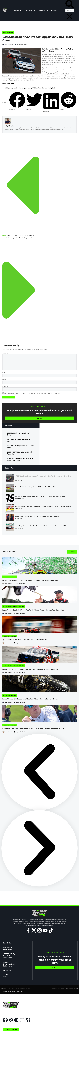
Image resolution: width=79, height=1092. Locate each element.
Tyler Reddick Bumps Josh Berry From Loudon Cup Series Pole (24, 640)
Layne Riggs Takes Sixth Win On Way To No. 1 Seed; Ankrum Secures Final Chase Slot (33, 610)
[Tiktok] (50, 930)
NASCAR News (8, 32)
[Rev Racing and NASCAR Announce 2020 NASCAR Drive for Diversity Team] (10, 498)
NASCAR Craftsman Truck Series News (14, 606)
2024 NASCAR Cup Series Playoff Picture (18, 434)
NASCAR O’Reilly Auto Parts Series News (9, 956)
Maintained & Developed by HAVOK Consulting (64, 988)
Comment (6, 353)
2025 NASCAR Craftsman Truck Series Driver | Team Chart (20, 459)
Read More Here (8, 83)
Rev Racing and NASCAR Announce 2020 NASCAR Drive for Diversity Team (40, 496)
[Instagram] (39, 930)
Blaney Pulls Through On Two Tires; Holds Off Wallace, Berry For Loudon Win (30, 580)
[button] (69, 4)
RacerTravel (7, 1082)
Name (4, 372)
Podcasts (54, 10)
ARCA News (7, 970)
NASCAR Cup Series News (9, 577)
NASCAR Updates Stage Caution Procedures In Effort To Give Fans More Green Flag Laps (43, 477)
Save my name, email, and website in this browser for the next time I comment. (32, 393)
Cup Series (15, 10)
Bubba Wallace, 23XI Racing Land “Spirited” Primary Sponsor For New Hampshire (31, 699)
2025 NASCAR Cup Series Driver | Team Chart (20, 447)
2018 (6, 88)
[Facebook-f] (28, 930)
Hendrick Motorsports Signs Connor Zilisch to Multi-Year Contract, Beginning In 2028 (33, 729)
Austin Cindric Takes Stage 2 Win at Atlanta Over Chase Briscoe (36, 487)
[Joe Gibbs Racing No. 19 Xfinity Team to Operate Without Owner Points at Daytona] (10, 507)
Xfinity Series (52, 88)
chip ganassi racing (15, 88)
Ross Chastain (42, 88)
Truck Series (42, 10)
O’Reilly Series (28, 10)
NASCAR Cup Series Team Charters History (19, 440)
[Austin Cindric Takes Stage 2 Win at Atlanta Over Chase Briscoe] (10, 488)
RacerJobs (7, 1078)
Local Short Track (7, 976)
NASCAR (34, 88)
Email (5, 379)
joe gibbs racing (27, 88)
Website (5, 386)
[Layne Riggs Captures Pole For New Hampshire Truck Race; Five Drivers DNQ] (10, 527)
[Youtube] (45, 930)
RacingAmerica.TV (9, 1074)
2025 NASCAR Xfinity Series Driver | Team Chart (19, 453)
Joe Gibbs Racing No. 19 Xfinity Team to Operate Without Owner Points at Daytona (43, 506)
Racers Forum (8, 1087)
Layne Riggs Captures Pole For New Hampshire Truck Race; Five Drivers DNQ (40, 526)
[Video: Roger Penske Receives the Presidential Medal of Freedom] (10, 517)
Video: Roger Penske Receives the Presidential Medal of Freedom (37, 516)
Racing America (8, 1069)
